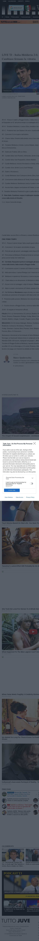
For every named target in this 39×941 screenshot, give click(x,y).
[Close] (35, 444)
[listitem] (19, 478)
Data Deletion (9, 497)
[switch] (31, 483)
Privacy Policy (30, 497)
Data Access (19, 497)
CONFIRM (11, 490)
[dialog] (19, 470)
